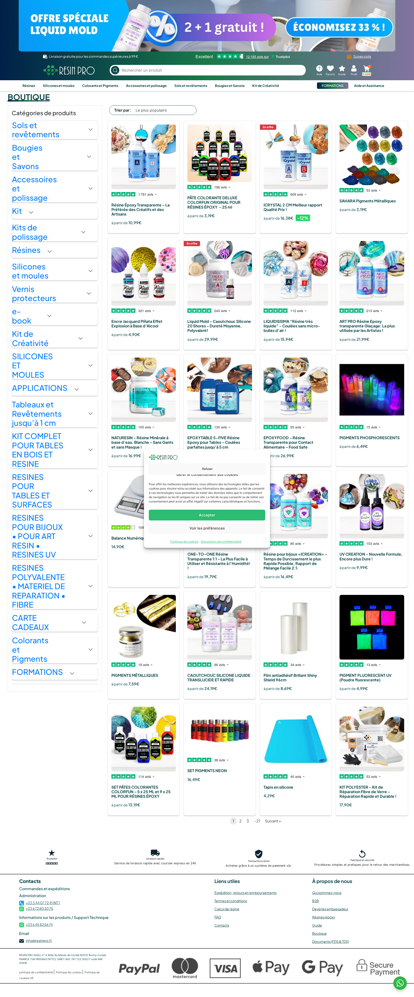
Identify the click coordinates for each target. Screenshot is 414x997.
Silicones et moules (59, 85)
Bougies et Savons (230, 85)
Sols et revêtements (190, 85)
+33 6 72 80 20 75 (39, 908)
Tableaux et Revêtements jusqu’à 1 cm (37, 413)
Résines (29, 85)
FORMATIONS (333, 85)
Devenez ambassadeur (330, 909)
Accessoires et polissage (146, 85)
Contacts (221, 925)
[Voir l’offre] (207, 25)
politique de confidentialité (36, 972)
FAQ (217, 917)
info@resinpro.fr (39, 940)
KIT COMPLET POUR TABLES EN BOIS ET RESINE (37, 449)
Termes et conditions (230, 901)
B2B (315, 901)
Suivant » (273, 820)
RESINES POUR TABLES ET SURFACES (32, 490)
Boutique (319, 933)
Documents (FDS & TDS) (330, 941)
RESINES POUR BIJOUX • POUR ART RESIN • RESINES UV (37, 536)
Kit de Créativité (265, 85)
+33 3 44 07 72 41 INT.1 (43, 902)
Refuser (207, 469)
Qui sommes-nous (326, 892)
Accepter (207, 515)
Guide (317, 925)
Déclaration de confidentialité (221, 541)
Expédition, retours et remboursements (245, 892)
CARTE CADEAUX (30, 622)
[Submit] (115, 70)
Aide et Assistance (369, 85)
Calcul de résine (226, 909)
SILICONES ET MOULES (32, 365)
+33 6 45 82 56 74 (39, 924)
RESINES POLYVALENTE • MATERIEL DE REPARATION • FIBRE (38, 586)
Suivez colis (362, 56)
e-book (21, 316)
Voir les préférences (207, 528)
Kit (17, 211)
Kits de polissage (30, 232)
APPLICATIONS (40, 388)
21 (258, 820)
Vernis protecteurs (34, 293)
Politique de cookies (184, 541)
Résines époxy (323, 917)
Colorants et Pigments (100, 85)
